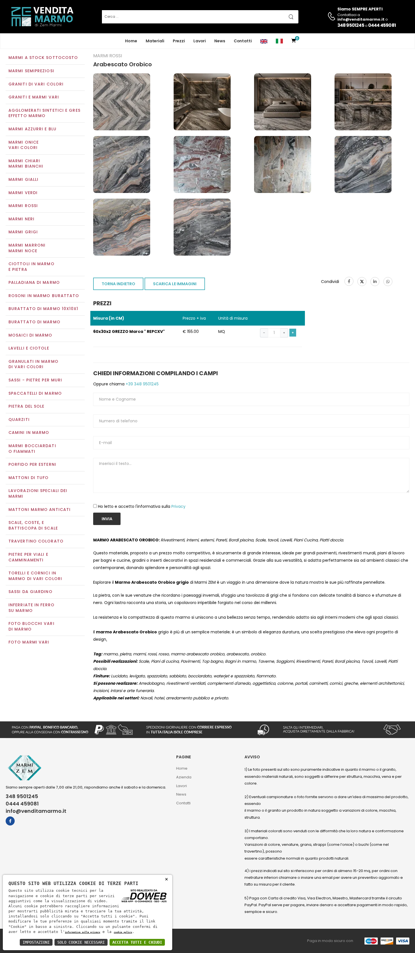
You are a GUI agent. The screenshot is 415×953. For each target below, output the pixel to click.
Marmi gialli (23, 179)
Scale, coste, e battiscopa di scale (33, 525)
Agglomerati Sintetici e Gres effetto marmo (44, 113)
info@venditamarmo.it (36, 811)
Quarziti (19, 419)
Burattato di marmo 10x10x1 (43, 308)
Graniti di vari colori (36, 84)
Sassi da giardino (30, 591)
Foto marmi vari (28, 642)
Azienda (183, 777)
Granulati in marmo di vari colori (33, 364)
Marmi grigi (23, 232)
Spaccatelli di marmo (35, 393)
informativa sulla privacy (82, 932)
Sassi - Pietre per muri (35, 380)
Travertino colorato (36, 541)
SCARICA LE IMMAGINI (174, 284)
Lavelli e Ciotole (28, 348)
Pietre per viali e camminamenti (28, 557)
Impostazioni (36, 942)
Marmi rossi (23, 205)
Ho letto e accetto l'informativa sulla (141, 506)
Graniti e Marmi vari (33, 97)
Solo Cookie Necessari (81, 942)
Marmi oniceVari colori (23, 145)
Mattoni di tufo (28, 477)
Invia (107, 519)
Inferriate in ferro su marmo (31, 607)
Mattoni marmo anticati (39, 509)
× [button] (166, 879)
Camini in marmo (28, 432)
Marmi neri (21, 219)
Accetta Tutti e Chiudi (137, 942)
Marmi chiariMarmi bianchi (25, 163)
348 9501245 (350, 25)
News (219, 41)
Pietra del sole (26, 406)
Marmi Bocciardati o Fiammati (32, 448)
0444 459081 (382, 25)
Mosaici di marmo (30, 335)
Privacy (178, 506)
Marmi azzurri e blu (32, 129)
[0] (293, 41)
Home (131, 41)
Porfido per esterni (32, 464)
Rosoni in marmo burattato (43, 295)
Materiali (155, 41)
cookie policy (123, 932)
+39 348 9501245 (141, 384)
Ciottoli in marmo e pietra (31, 266)
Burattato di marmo (34, 322)
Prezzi (179, 41)
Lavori (199, 41)
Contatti (243, 41)
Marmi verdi (23, 193)
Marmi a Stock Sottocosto (43, 57)
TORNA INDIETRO (118, 284)
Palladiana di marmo (34, 282)
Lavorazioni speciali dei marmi (37, 493)
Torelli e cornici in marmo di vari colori (35, 575)
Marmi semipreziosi (31, 71)
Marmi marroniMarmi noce (26, 248)
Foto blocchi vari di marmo (31, 626)
